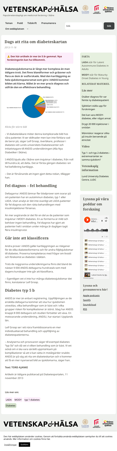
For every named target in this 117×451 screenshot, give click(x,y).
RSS (85, 309)
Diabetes (10, 405)
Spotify (87, 300)
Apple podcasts (91, 295)
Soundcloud (89, 304)
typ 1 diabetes (32, 399)
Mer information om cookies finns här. (31, 438)
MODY (18, 399)
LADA (9, 399)
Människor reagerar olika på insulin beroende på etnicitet (95, 137)
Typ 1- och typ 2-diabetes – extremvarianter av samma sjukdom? (96, 156)
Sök (109, 25)
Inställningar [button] (10, 444)
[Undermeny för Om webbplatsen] (27, 28)
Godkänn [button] (24, 444)
